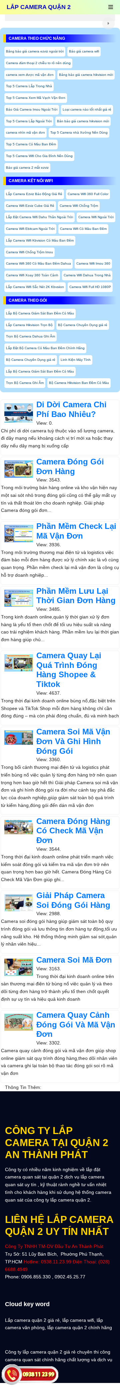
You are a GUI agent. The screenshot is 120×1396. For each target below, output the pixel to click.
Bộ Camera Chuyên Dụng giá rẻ (82, 325)
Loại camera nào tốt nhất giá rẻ (87, 109)
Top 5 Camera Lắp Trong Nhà (29, 86)
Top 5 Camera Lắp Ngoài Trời (29, 121)
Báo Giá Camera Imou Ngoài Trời (31, 109)
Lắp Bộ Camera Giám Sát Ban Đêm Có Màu (40, 313)
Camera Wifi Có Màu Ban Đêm (83, 229)
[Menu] (110, 7)
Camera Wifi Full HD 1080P (90, 287)
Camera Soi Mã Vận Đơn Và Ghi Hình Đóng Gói (73, 741)
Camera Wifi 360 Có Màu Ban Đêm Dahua (38, 263)
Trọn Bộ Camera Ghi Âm (25, 383)
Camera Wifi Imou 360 (93, 263)
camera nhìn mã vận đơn (25, 132)
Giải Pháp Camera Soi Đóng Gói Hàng (73, 900)
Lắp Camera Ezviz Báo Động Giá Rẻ (34, 194)
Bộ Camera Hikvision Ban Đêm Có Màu (79, 383)
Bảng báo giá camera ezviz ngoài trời (35, 51)
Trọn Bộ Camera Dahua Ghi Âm (30, 336)
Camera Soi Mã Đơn (74, 959)
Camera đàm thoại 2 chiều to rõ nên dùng (38, 63)
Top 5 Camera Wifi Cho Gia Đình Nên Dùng (39, 156)
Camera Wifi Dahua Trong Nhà (87, 275)
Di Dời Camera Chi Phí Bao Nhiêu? (71, 409)
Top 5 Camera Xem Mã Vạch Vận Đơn (35, 98)
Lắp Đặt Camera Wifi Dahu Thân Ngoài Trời (39, 217)
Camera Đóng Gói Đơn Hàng (70, 466)
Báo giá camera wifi (84, 51)
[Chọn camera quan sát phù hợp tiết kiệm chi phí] (108, 23)
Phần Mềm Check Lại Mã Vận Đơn (76, 531)
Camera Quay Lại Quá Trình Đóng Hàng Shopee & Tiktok (68, 670)
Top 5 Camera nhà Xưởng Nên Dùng (79, 132)
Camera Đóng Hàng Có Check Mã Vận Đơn (73, 831)
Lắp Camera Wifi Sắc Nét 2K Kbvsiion (35, 287)
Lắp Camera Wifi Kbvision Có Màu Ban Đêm (40, 240)
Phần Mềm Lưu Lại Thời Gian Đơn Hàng (76, 595)
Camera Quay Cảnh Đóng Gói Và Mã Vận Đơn (75, 1024)
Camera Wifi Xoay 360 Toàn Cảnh (32, 275)
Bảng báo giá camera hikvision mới (86, 75)
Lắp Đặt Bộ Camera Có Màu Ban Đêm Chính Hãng (45, 348)
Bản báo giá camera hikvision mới (83, 121)
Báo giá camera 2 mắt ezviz (27, 167)
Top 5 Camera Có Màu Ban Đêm (31, 144)
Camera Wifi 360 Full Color (88, 194)
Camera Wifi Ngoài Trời (96, 217)
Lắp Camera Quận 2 (39, 7)
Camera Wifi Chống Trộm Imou (29, 252)
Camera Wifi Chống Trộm (79, 205)
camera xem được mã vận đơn (30, 75)
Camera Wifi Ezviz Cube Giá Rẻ (30, 205)
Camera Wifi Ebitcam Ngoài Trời (30, 229)
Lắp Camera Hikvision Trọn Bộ (29, 325)
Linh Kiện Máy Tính (76, 360)
